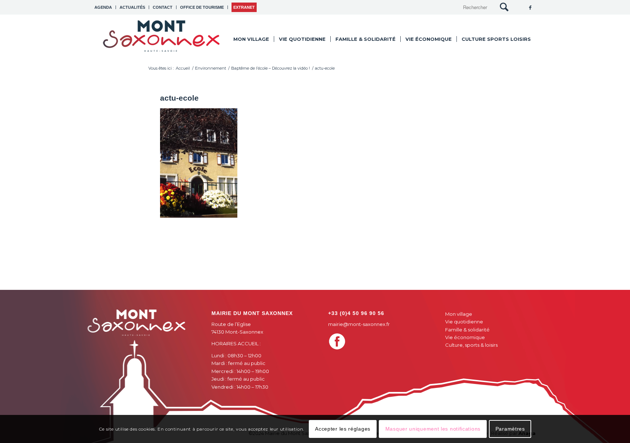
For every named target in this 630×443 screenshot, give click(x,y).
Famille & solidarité (467, 330)
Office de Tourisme (202, 7)
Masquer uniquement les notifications (433, 429)
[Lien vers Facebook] (530, 7)
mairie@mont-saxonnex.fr (359, 324)
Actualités (132, 7)
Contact (162, 7)
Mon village (458, 314)
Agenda (103, 7)
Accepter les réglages (342, 429)
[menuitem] (105, 7)
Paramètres (510, 429)
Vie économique (465, 337)
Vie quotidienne (464, 322)
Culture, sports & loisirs (471, 345)
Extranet (244, 7)
